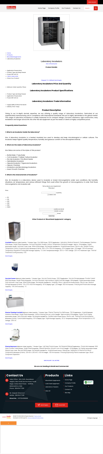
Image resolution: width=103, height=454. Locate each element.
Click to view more (12, 76)
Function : (79, 284)
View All (47, 391)
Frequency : (60, 248)
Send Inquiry (92, 2)
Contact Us (76, 8)
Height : (82, 248)
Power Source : (73, 246)
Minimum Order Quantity (14, 87)
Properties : (45, 244)
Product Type (11, 94)
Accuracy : (21, 252)
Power (9, 98)
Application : (68, 242)
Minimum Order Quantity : (20, 242)
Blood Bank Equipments (52, 380)
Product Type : (35, 242)
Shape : (46, 246)
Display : (86, 244)
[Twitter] (88, 387)
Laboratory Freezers (51, 387)
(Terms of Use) (37, 416)
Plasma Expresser (11, 346)
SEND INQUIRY (48, 360)
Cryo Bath (8, 242)
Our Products (66, 8)
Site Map (67, 393)
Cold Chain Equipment (52, 384)
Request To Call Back (47, 80)
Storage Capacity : (37, 250)
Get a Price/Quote (51, 64)
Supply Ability (11, 105)
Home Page (42, 8)
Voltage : (74, 250)
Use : (82, 316)
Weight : (75, 244)
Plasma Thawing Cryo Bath (14, 312)
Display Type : (71, 248)
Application (10, 96)
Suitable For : (59, 246)
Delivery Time (11, 106)
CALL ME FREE (55, 360)
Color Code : (32, 246)
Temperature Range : (57, 250)
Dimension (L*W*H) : (42, 248)
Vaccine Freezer (10, 278)
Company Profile (53, 8)
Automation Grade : (14, 246)
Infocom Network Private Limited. (35, 418)
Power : (48, 242)
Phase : (15, 244)
